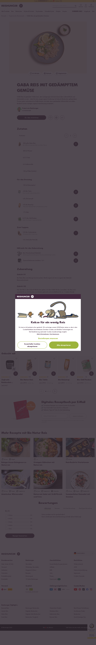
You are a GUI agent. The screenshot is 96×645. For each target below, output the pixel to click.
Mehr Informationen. (43, 334)
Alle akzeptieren (64, 345)
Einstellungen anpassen (48, 338)
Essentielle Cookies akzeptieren (32, 345)
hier (60, 332)
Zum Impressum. (54, 334)
